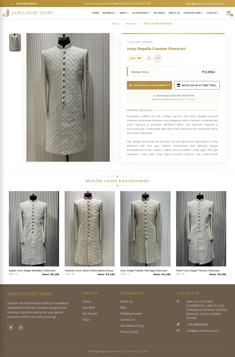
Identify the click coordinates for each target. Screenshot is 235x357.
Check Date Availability (151, 85)
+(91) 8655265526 (26, 3)
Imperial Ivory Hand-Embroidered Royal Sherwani (90, 270)
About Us (174, 13)
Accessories (140, 13)
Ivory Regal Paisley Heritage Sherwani (143, 270)
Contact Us (127, 319)
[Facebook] (10, 327)
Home (95, 13)
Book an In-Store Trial (199, 85)
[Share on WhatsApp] (149, 58)
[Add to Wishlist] (157, 58)
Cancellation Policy (132, 325)
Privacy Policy (129, 331)
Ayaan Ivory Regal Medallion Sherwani (32, 270)
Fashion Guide (192, 13)
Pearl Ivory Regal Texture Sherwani (198, 270)
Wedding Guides (131, 313)
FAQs (86, 319)
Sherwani (131, 23)
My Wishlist (90, 313)
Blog (123, 307)
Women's (108, 13)
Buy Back (159, 13)
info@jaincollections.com (205, 3)
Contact (212, 13)
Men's (123, 13)
